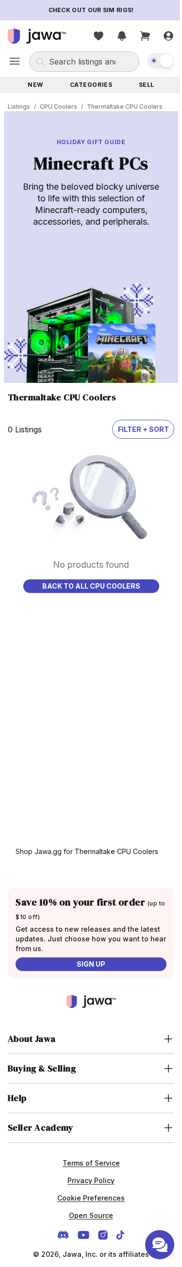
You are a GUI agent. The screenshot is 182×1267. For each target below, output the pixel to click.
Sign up (91, 964)
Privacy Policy (87, 1180)
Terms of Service (87, 1163)
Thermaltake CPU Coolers (125, 106)
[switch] (160, 60)
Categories (91, 84)
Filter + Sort (143, 429)
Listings (19, 106)
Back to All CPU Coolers (91, 586)
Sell (146, 84)
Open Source (88, 1215)
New (35, 84)
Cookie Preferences (87, 1198)
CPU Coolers (58, 106)
